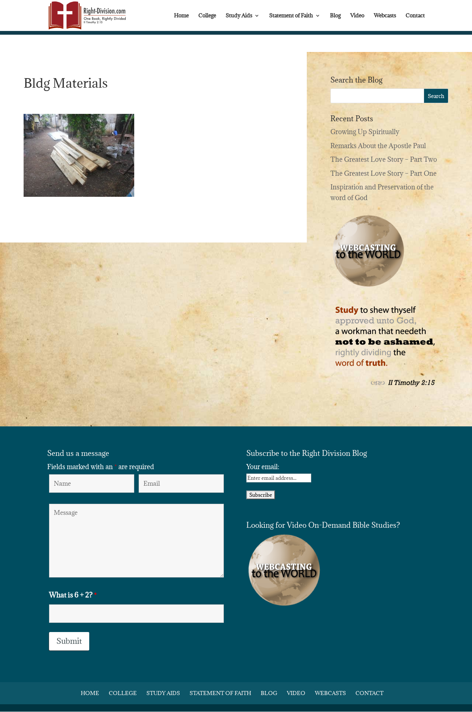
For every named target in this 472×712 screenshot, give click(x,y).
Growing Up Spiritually (364, 132)
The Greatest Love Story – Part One (383, 173)
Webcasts (385, 16)
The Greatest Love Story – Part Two (383, 159)
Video (357, 16)
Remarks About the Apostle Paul (378, 146)
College (207, 16)
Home (181, 16)
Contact (415, 16)
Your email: (262, 467)
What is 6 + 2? (73, 594)
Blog (335, 16)
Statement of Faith (291, 16)
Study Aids (239, 16)
